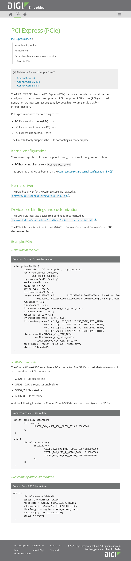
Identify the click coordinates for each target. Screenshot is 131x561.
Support (54, 550)
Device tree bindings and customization (36, 56)
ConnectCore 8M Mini (29, 81)
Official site (38, 545)
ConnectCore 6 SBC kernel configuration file (83, 171)
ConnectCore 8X (26, 77)
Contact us (56, 545)
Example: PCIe (23, 61)
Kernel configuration (26, 45)
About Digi (38, 550)
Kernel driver (22, 50)
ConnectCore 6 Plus (28, 85)
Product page (21, 545)
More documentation (22, 552)
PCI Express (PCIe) (21, 39)
